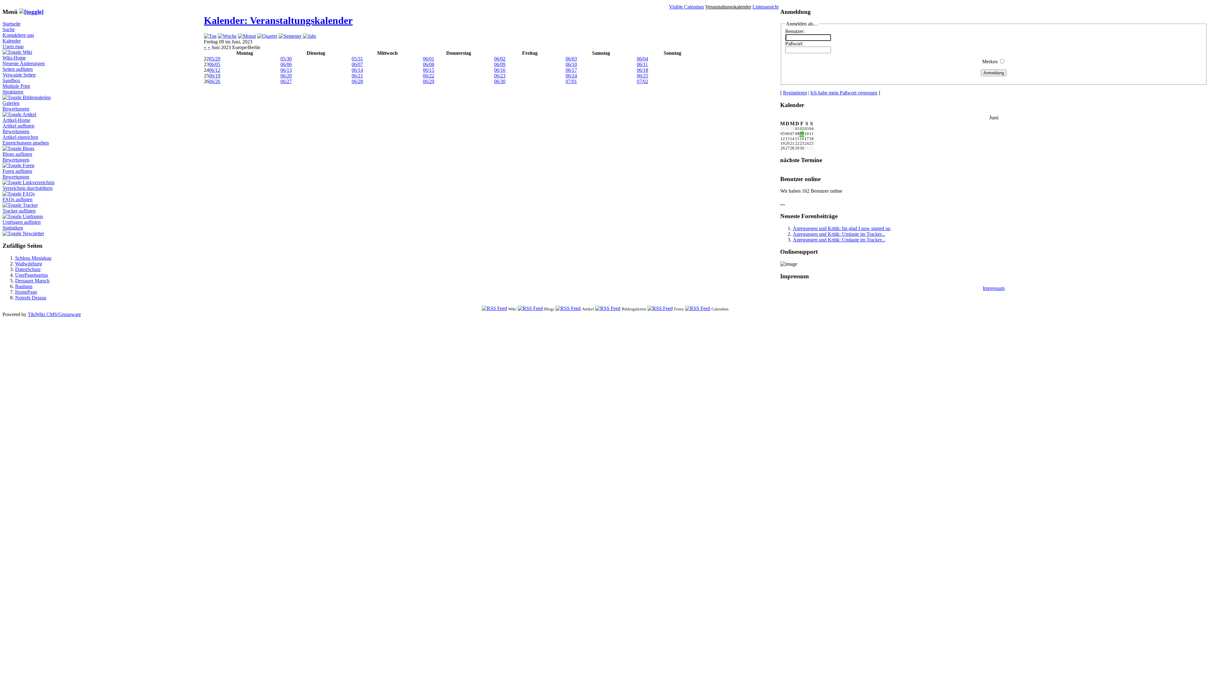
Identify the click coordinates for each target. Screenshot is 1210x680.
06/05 (214, 64)
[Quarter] (267, 36)
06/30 (499, 81)
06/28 (357, 81)
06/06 (286, 64)
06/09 (499, 64)
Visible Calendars (686, 6)
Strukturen (13, 91)
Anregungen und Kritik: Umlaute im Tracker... (839, 234)
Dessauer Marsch (32, 280)
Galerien (11, 103)
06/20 (286, 75)
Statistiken (13, 227)
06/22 (428, 75)
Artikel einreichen (20, 137)
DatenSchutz (28, 269)
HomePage (26, 292)
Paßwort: (794, 43)
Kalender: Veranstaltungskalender (278, 20)
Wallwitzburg (28, 263)
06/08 (428, 64)
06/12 (214, 70)
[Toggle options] (13, 52)
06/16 (499, 70)
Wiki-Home (14, 57)
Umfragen (33, 216)
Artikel (29, 114)
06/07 (357, 64)
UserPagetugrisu (31, 275)
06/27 (286, 81)
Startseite (11, 23)
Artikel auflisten (18, 125)
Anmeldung (993, 73)
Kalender (12, 40)
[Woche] (227, 36)
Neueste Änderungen (24, 63)
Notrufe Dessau (30, 297)
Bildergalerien (37, 97)
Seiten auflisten (18, 69)
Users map (13, 46)
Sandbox (11, 80)
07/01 (571, 81)
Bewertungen (16, 108)
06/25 (642, 75)
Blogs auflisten (17, 154)
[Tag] (210, 36)
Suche (9, 29)
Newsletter (33, 233)
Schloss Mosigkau (33, 258)
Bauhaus (23, 286)
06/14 (357, 70)
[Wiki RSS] (494, 308)
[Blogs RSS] (530, 308)
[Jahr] (309, 36)
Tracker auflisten (19, 210)
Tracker (30, 205)
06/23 (499, 75)
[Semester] (290, 36)
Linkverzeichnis (39, 182)
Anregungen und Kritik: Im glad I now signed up (841, 228)
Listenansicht (765, 6)
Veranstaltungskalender (728, 6)
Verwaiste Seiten (19, 74)
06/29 (428, 81)
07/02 (642, 81)
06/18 (642, 70)
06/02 (499, 58)
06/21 (357, 75)
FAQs (29, 193)
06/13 (286, 70)
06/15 (428, 70)
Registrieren (795, 92)
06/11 (642, 64)
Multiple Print (16, 86)
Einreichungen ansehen (26, 142)
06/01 (428, 58)
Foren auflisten (17, 171)
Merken (990, 61)
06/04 (642, 58)
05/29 (214, 58)
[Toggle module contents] (31, 11)
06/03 (571, 58)
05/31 (357, 58)
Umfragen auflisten (22, 222)
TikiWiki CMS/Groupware (54, 314)
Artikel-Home (16, 120)
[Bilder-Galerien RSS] (607, 308)
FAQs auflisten (17, 199)
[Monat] (247, 36)
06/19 (214, 75)
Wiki (27, 52)
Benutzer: (794, 31)
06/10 (571, 64)
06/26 (214, 81)
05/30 (286, 58)
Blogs (28, 148)
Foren (28, 165)
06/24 (571, 75)
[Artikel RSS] (568, 308)
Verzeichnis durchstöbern (28, 188)
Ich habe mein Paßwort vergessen (843, 92)
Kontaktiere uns (18, 35)
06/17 (571, 70)
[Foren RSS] (660, 308)
